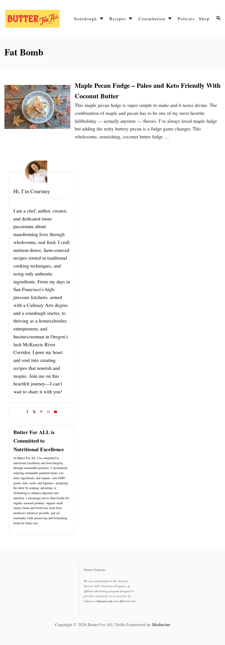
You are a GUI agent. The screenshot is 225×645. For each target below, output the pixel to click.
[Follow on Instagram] (48, 412)
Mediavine (161, 624)
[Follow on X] (34, 412)
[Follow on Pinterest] (41, 412)
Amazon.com (104, 601)
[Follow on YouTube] (55, 412)
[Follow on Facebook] (27, 412)
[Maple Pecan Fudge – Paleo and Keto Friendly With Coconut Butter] (37, 110)
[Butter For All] (32, 18)
